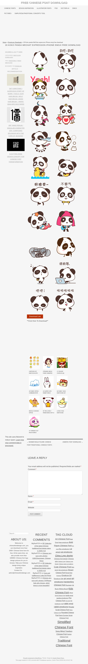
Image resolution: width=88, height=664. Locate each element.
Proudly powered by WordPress (32, 658)
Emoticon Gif (66, 575)
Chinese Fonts (10, 8)
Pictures (7, 13)
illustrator (69, 585)
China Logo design (64, 555)
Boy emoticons (64, 549)
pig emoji (67, 600)
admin (20, 52)
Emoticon (58, 575)
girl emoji (67, 579)
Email (30, 502)
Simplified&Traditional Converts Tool (30, 13)
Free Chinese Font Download (44, 2)
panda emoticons (62, 598)
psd (62, 604)
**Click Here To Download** (37, 321)
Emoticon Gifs (58, 578)
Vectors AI (65, 8)
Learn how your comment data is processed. (14, 443)
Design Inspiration (26, 8)
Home (4, 42)
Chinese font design (61, 559)
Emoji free (68, 573)
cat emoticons (66, 552)
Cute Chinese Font (62, 567)
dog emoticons (63, 570)
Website (31, 507)
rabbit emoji (68, 604)
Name (31, 496)
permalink (18, 66)
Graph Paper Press (58, 658)
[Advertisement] (44, 28)
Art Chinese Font (62, 539)
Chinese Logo (61, 561)
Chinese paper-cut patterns (66, 564)
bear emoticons (64, 542)
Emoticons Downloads (15, 42)
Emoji (74, 8)
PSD (56, 8)
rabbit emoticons (61, 607)
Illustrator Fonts (44, 8)
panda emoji (13, 60)
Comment (32, 469)
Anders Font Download (73, 442)
